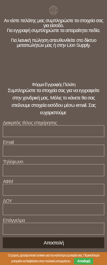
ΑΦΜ (8, 181)
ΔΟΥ (7, 200)
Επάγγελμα (14, 220)
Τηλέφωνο (13, 161)
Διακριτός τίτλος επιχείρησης (30, 122)
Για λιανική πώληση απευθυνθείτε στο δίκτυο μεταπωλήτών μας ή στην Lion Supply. (53, 43)
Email (8, 142)
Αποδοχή (83, 261)
